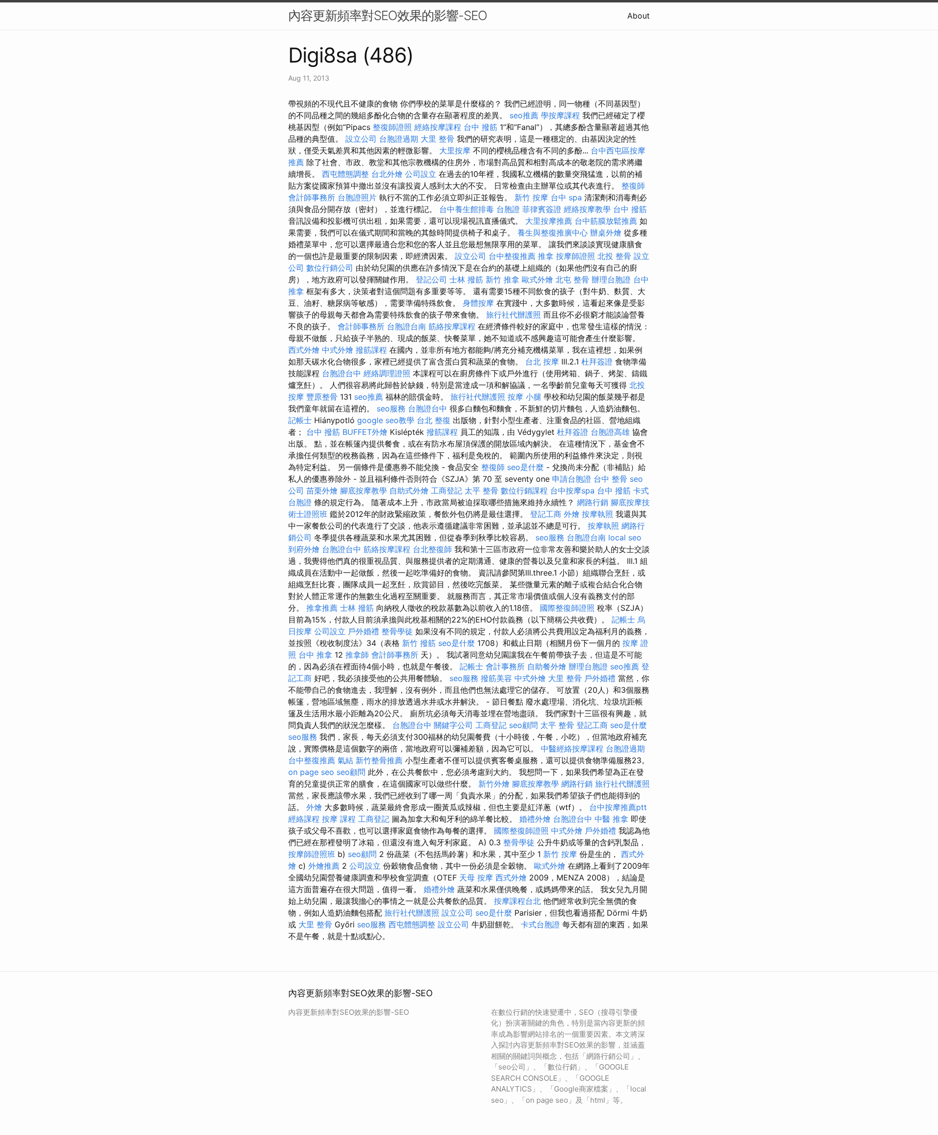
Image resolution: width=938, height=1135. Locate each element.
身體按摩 (478, 303)
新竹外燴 (494, 784)
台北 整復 (433, 420)
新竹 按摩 (531, 197)
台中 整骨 (610, 479)
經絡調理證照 (386, 373)
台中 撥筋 (480, 127)
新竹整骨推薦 (379, 760)
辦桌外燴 (605, 232)
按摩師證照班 (311, 854)
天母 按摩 (476, 877)
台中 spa (566, 197)
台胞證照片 (357, 197)
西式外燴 (304, 350)
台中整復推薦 (512, 256)
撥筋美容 (496, 678)
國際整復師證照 (567, 608)
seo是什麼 (525, 467)
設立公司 (361, 139)
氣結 (345, 760)
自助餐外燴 (546, 666)
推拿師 (357, 655)
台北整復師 (432, 549)
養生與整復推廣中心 (552, 232)
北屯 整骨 (572, 279)
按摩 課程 (339, 819)
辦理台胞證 (611, 279)
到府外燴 (304, 549)
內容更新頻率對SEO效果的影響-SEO (387, 15)
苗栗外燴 (322, 490)
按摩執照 (597, 514)
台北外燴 (387, 174)
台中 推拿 (315, 655)
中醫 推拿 (611, 819)
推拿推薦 (322, 608)
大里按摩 (454, 150)
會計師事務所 (311, 197)
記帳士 (300, 420)
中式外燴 (337, 350)
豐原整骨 (322, 397)
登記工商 (545, 514)
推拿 (546, 256)
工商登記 (446, 490)
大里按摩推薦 (548, 221)
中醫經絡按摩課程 (572, 748)
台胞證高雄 (610, 432)
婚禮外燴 (535, 819)
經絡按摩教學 (587, 209)
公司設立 (420, 174)
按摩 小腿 (524, 397)
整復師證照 (392, 127)
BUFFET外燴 (364, 432)
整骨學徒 (397, 631)
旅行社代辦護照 (513, 315)
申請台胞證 (571, 479)
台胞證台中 (341, 373)
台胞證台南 (406, 326)
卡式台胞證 (540, 924)
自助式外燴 (408, 490)
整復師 (633, 186)
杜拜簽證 (597, 361)
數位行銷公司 (329, 268)
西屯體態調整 (345, 174)
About (638, 16)
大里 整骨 (437, 139)
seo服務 (391, 408)
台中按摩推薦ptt (618, 807)
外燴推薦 (324, 866)
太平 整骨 (481, 490)
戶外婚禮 (363, 631)
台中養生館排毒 (466, 209)
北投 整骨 (614, 256)
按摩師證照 (575, 256)
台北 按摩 (542, 361)
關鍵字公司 (453, 725)
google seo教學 (385, 420)
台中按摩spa (572, 490)
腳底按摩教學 (363, 490)
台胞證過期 (398, 139)
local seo (624, 537)
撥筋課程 (371, 350)
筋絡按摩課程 (451, 326)
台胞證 (508, 209)
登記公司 (431, 279)
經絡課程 (304, 819)
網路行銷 (592, 502)
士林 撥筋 (466, 279)
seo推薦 (524, 115)
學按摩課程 (560, 115)
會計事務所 (505, 666)
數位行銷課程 (524, 490)
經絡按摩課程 (437, 127)
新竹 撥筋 (419, 643)
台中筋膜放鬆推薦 (606, 221)
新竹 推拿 (502, 279)
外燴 (571, 514)
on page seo (311, 772)
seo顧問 (523, 725)
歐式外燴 (537, 279)
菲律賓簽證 (541, 209)
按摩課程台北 (517, 901)
